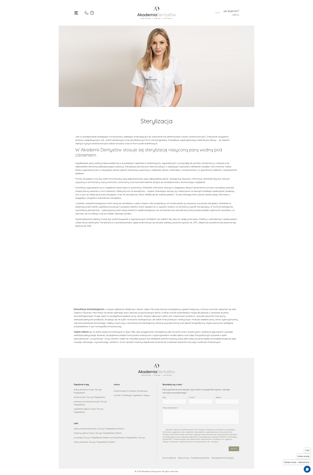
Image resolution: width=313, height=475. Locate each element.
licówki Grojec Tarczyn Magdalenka (89, 397)
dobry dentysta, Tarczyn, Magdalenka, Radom (94, 442)
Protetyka (131, 391)
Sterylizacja (142, 391)
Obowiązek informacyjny (222, 458)
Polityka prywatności (200, 458)
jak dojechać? (231, 11)
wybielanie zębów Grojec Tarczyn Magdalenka (89, 410)
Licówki (117, 395)
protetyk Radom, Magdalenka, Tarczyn (127, 437)
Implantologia (120, 391)
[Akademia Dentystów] (156, 13)
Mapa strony (183, 458)
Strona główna (169, 458)
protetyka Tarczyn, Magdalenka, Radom (92, 437)
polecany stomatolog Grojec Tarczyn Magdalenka (90, 403)
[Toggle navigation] (76, 13)
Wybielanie (138, 395)
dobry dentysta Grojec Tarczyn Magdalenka (88, 391)
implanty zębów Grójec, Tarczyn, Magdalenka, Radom (98, 433)
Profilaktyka (126, 395)
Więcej (146, 395)
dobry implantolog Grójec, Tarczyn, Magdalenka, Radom (99, 428)
